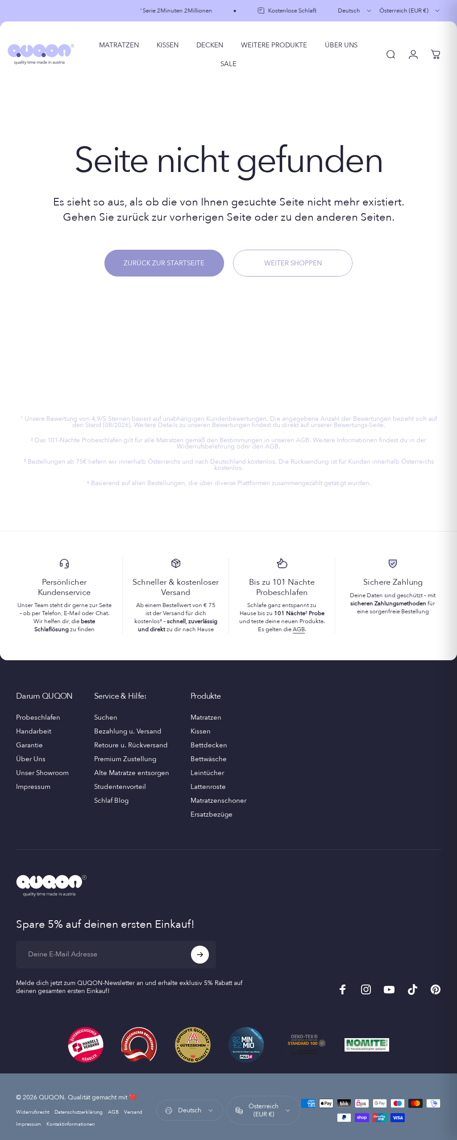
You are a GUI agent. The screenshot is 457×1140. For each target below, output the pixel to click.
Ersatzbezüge (212, 814)
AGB (299, 629)
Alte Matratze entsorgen (131, 773)
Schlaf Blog (111, 800)
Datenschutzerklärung (78, 1112)
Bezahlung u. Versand (128, 731)
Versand (133, 1112)
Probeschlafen (38, 717)
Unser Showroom (42, 773)
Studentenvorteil (120, 787)
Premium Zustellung (125, 759)
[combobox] (355, 10)
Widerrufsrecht (32, 1112)
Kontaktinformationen (70, 1124)
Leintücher (207, 773)
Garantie (29, 745)
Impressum (33, 787)
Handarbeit (33, 731)
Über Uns (31, 759)
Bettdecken (209, 745)
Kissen (201, 731)
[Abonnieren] (200, 955)
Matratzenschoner (218, 800)
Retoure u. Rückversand (131, 745)
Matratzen (206, 717)
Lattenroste (208, 787)
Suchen (105, 717)
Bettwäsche (209, 759)
